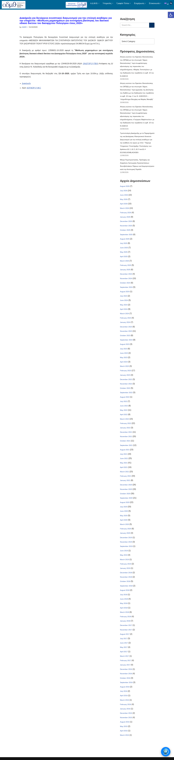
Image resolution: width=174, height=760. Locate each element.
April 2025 (124, 256)
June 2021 (124, 458)
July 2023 (123, 349)
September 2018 (126, 586)
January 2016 (125, 709)
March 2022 (124, 419)
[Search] (151, 25)
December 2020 (126, 485)
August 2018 (124, 590)
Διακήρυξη (26, 83)
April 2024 (124, 309)
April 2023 (124, 362)
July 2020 (123, 507)
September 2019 (126, 546)
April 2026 (124, 204)
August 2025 (124, 239)
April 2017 (124, 652)
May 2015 (123, 726)
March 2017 (124, 656)
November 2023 (126, 331)
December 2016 (126, 669)
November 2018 (126, 577)
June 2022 (124, 406)
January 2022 (125, 428)
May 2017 (123, 647)
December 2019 (126, 537)
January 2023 (125, 375)
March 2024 (124, 313)
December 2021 (126, 432)
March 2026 (124, 208)
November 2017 (126, 630)
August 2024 (124, 291)
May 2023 (123, 357)
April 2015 (124, 731)
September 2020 (126, 498)
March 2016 (124, 700)
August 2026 (124, 186)
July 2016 (123, 691)
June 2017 (124, 643)
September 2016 (126, 682)
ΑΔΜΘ (24, 27)
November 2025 (126, 226)
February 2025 (125, 265)
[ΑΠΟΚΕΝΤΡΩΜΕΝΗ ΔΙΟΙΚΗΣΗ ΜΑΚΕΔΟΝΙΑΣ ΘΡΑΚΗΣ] (13, 5)
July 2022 (123, 401)
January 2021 (125, 480)
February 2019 (125, 564)
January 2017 (125, 665)
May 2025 (123, 252)
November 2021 (126, 436)
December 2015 (126, 713)
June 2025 (124, 248)
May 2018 (123, 603)
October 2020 (125, 494)
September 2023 (126, 340)
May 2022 (123, 410)
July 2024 (123, 296)
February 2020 (125, 529)
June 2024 (124, 300)
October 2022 (125, 388)
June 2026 (124, 195)
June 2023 (124, 353)
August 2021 (124, 450)
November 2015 (126, 717)
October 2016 (125, 678)
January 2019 (125, 568)
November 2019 (126, 542)
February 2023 (125, 370)
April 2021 (124, 467)
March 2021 (124, 472)
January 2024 (125, 322)
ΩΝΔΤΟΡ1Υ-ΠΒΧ (90, 64)
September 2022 (126, 392)
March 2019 (124, 559)
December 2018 (126, 573)
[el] (165, 3)
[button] (171, 15)
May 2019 (123, 555)
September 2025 (126, 234)
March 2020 (124, 524)
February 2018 (125, 616)
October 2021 (125, 441)
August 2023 (124, 344)
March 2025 (124, 261)
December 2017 (126, 625)
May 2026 (123, 199)
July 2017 (123, 638)
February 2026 (125, 212)
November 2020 (126, 489)
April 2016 (124, 695)
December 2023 (126, 327)
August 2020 (124, 502)
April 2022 (124, 414)
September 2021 (126, 445)
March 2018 (124, 612)
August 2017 (124, 634)
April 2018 (124, 608)
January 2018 (125, 621)
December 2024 (126, 274)
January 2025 (125, 270)
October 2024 (125, 283)
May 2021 (123, 463)
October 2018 (125, 581)
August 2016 (124, 687)
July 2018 (123, 595)
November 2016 (126, 674)
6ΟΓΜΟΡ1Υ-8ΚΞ (34, 88)
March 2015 (124, 735)
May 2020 (123, 516)
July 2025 (123, 243)
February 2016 (125, 704)
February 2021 (125, 476)
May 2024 (123, 305)
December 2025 (126, 221)
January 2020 (125, 533)
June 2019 (124, 551)
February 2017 (125, 660)
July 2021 (123, 454)
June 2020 (124, 511)
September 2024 (126, 287)
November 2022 (126, 384)
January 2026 (125, 217)
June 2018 (124, 599)
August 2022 (124, 397)
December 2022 (126, 379)
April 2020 (124, 520)
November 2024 (126, 278)
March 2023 (124, 366)
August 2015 (124, 722)
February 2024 (125, 318)
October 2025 (125, 230)
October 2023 (125, 335)
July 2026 (123, 191)
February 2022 (125, 423)
